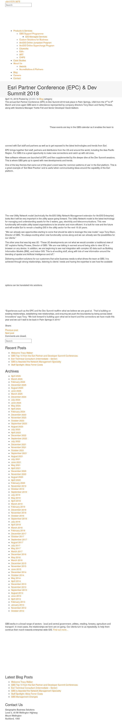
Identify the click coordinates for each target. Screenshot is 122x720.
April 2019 (16, 500)
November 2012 (18, 607)
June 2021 (16, 462)
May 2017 (16, 548)
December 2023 (18, 414)
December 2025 (18, 384)
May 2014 (16, 578)
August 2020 (17, 476)
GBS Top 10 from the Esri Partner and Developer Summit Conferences (44, 355)
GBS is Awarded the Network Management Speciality (36, 361)
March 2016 (16, 560)
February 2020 (18, 482)
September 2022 (19, 438)
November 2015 (18, 566)
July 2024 (15, 399)
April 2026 (16, 375)
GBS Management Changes (24, 696)
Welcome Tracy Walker (22, 352)
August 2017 (17, 542)
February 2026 (18, 381)
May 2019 (16, 497)
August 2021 (17, 456)
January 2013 (17, 604)
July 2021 (15, 459)
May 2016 (16, 557)
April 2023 (16, 432)
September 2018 (19, 518)
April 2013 (16, 598)
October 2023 (17, 420)
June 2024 (16, 402)
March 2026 (16, 378)
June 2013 (16, 595)
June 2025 (16, 390)
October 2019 (17, 488)
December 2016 (18, 554)
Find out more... (60, 629)
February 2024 (18, 411)
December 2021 (18, 444)
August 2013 (17, 592)
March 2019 (16, 503)
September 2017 (19, 539)
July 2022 (15, 441)
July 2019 (15, 494)
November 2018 (18, 512)
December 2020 (18, 471)
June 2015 (16, 569)
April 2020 (16, 479)
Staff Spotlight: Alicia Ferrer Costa (27, 364)
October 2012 (17, 610)
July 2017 (15, 545)
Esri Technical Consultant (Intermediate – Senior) (34, 358)
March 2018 (16, 527)
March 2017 (16, 551)
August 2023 (17, 426)
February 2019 (18, 506)
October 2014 (17, 575)
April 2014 (16, 581)
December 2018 (18, 509)
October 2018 (17, 515)
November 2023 (18, 417)
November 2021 (18, 447)
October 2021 (17, 450)
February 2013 (18, 601)
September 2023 (19, 423)
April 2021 (16, 468)
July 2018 (15, 521)
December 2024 (18, 396)
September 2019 (19, 491)
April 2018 (16, 524)
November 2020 (18, 474)
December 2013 (18, 584)
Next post (9, 332)
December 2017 (18, 533)
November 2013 (18, 586)
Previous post (11, 329)
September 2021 (19, 453)
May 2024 (16, 405)
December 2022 (18, 435)
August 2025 (17, 387)
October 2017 (17, 536)
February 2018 (18, 530)
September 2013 (19, 589)
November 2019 (18, 485)
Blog (41, 98)
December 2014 (18, 572)
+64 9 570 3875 (12, 1)
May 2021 (16, 465)
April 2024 (16, 408)
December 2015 (18, 563)
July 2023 (15, 429)
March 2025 (16, 393)
